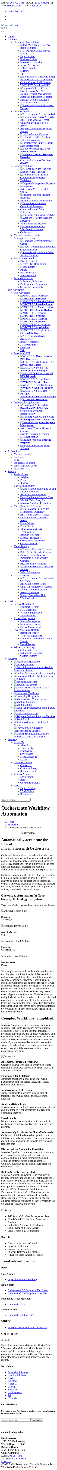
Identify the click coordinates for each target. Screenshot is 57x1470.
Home (11, 36)
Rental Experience (29, 632)
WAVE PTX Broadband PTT (35, 85)
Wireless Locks (27, 598)
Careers (11, 1386)
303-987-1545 (17, 2)
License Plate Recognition (33, 264)
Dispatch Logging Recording (34, 99)
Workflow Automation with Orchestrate (27, 1327)
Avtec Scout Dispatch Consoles (36, 96)
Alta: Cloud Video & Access (34, 119)
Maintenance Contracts (31, 624)
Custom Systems (28, 655)
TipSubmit (25, 180)
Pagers (23, 269)
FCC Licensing (28, 609)
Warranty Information (31, 612)
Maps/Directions (28, 756)
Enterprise (13, 824)
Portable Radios (28, 272)
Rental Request (27, 644)
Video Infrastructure (30, 140)
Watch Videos (27, 791)
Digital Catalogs (28, 788)
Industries (12, 1381)
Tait (22, 73)
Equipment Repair (29, 606)
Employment (26, 751)
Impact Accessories (29, 65)
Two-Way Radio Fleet (31, 635)
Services (12, 1378)
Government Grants (30, 782)
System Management (30, 621)
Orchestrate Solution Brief (21, 1315)
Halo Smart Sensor (29, 145)
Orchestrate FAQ (16, 1304)
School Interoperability (31, 287)
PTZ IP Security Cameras (33, 563)
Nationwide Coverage (31, 653)
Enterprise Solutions (18, 1372)
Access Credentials (29, 592)
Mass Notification (29, 102)
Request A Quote (16, 11)
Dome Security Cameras (32, 555)
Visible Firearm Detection (33, 223)
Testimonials (26, 748)
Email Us (36, 5)
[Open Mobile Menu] (2, 31)
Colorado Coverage (30, 650)
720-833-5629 (40, 2)
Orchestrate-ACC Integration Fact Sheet (28, 1290)
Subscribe (37, 1420)
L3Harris (24, 70)
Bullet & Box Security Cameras (36, 552)
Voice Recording (28, 275)
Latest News (26, 777)
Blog (22, 779)
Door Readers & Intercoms (33, 589)
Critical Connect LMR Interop (35, 82)
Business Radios (28, 59)
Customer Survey (29, 768)
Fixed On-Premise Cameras (34, 134)
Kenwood (13, 1389)
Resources (25, 794)
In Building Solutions (31, 281)
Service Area (26, 753)
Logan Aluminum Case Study (22, 1279)
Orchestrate (26, 232)
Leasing (24, 759)
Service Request (28, 615)
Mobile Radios (27, 266)
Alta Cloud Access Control (33, 583)
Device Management (30, 627)
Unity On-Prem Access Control (36, 586)
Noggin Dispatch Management (35, 94)
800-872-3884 (14, 5)
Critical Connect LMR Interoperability (31, 412)
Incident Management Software (36, 200)
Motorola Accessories (31, 62)
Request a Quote (28, 771)
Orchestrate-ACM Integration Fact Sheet (28, 1293)
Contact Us (26, 765)
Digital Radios (27, 56)
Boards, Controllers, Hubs (33, 595)
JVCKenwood (27, 68)
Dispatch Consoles (29, 261)
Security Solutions (17, 1375)
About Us (25, 745)
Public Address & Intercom (33, 284)
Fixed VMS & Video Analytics (35, 137)
